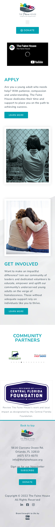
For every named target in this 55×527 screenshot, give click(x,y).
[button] (11, 362)
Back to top (27, 425)
